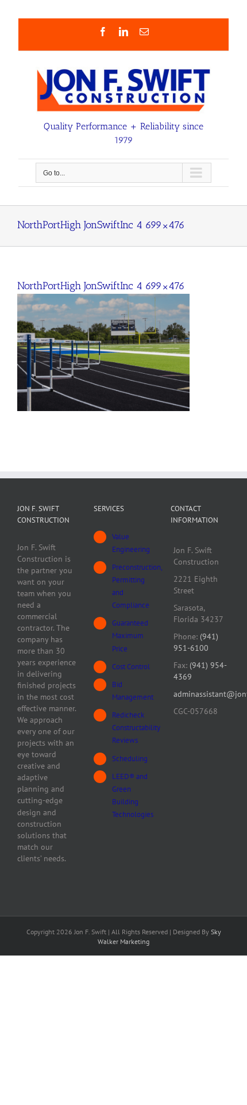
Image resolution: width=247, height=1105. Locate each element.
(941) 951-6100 (195, 642)
